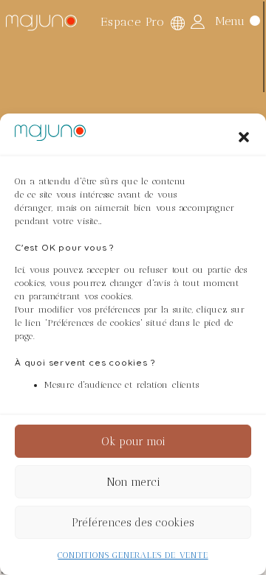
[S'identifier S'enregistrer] (198, 22)
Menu (230, 20)
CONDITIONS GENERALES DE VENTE (133, 555)
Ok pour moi (133, 441)
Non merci (133, 482)
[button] (243, 137)
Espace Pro (132, 22)
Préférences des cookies (133, 522)
